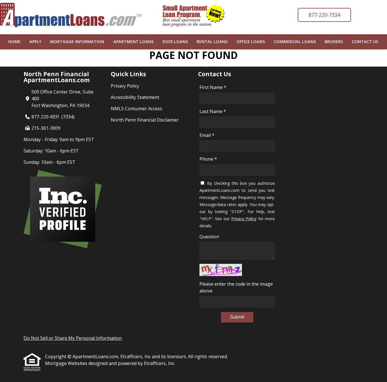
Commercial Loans (295, 41)
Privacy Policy (125, 86)
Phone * (208, 159)
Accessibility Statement (135, 97)
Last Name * (212, 111)
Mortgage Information (77, 41)
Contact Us (365, 41)
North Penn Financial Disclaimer (145, 120)
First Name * (212, 87)
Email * (206, 135)
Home (14, 41)
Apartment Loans (133, 41)
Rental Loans (212, 41)
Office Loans (251, 41)
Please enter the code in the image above (236, 287)
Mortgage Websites (66, 363)
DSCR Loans (175, 41)
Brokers (334, 41)
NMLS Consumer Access (136, 108)
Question (209, 237)
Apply (35, 41)
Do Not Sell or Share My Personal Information (73, 338)
